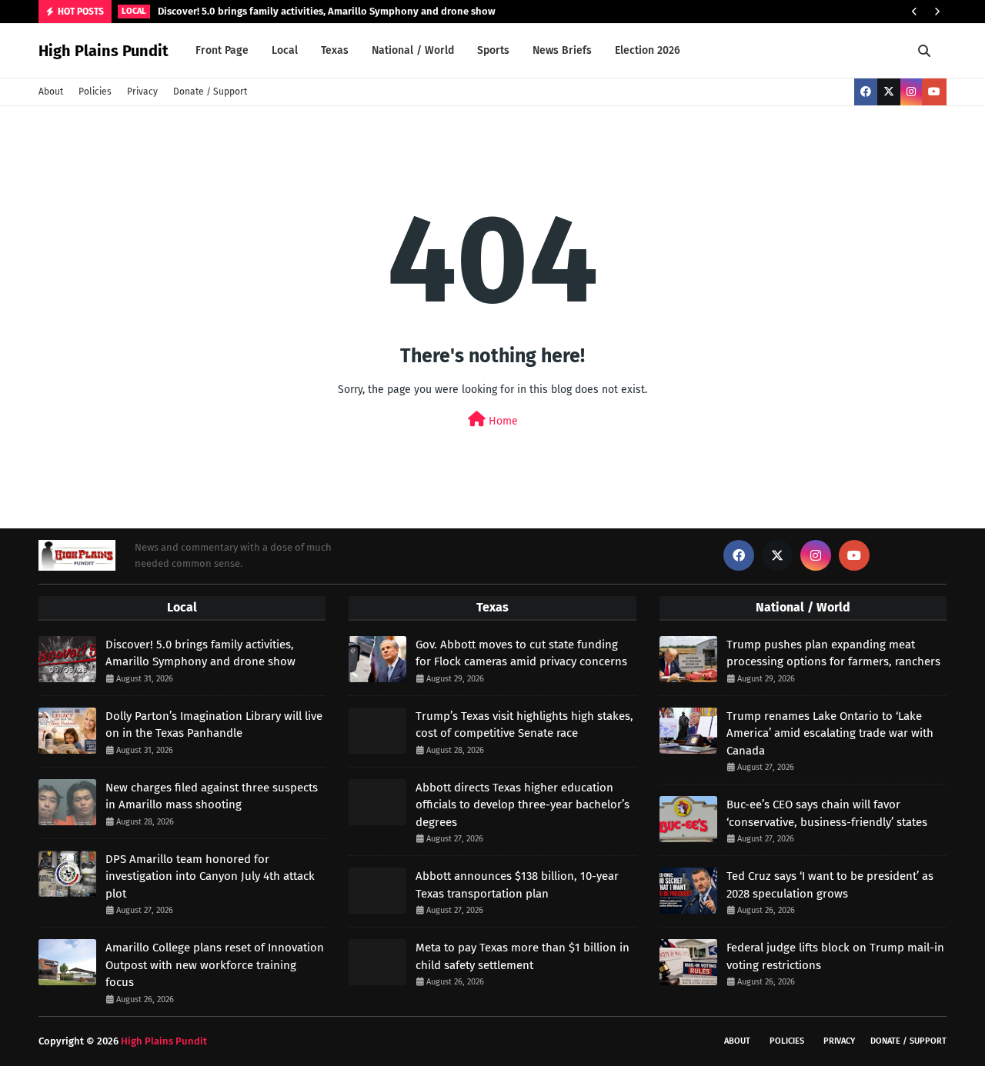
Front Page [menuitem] (222, 50)
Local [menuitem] (285, 50)
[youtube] (934, 91)
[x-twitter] (888, 91)
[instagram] (911, 91)
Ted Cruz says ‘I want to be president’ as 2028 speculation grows (829, 885)
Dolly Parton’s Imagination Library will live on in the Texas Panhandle (213, 725)
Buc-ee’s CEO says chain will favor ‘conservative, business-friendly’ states (826, 813)
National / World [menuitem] (413, 50)
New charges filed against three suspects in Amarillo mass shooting (211, 796)
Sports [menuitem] (493, 50)
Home (502, 421)
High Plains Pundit (103, 51)
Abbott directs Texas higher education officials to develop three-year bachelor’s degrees (522, 805)
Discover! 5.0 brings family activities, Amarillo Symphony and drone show (327, 11)
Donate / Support (210, 91)
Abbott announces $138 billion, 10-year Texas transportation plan (517, 885)
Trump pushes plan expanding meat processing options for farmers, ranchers (833, 653)
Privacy (142, 91)
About (50, 91)
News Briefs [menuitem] (562, 50)
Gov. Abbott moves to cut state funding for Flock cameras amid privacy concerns (521, 653)
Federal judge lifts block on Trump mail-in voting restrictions (835, 956)
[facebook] (865, 91)
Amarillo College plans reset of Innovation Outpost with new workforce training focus (214, 965)
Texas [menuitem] (335, 50)
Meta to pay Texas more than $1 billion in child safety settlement (522, 956)
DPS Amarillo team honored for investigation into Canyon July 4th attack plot (210, 876)
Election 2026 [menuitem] (647, 50)
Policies (95, 91)
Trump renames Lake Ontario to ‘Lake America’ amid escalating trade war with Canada (829, 733)
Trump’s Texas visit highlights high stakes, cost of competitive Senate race (524, 725)
